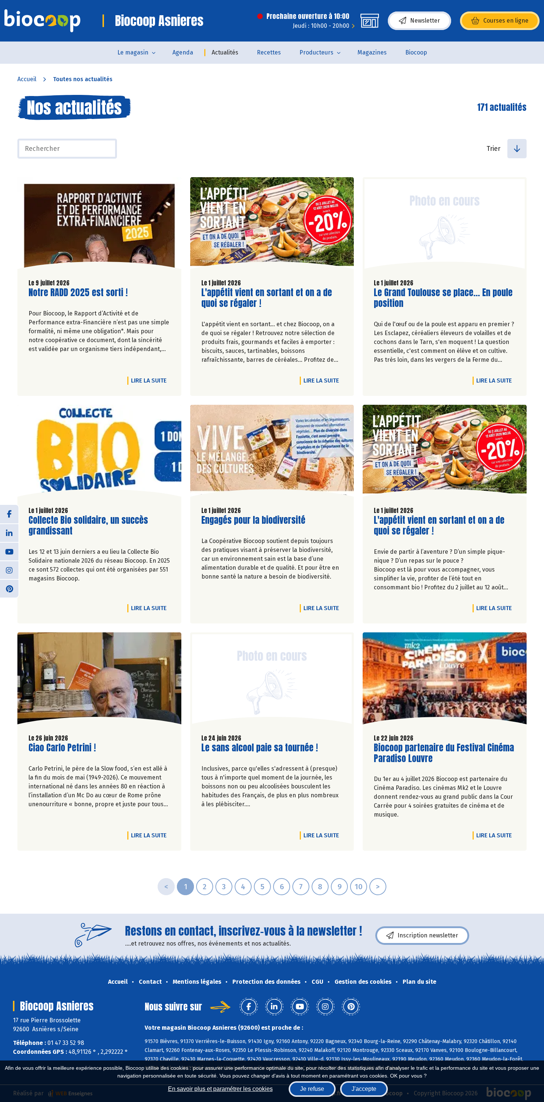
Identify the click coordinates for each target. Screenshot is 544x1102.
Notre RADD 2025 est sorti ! (78, 292)
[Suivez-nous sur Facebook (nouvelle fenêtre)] (9, 514)
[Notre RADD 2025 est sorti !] (99, 225)
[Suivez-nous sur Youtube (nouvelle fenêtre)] (9, 551)
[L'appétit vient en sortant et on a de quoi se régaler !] (272, 225)
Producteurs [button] (316, 52)
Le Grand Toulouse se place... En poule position (443, 298)
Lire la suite (150, 380)
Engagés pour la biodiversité (253, 520)
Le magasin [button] (132, 52)
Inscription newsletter (427, 935)
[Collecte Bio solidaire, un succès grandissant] (99, 452)
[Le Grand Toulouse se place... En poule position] (445, 225)
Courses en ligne (505, 20)
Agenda (182, 52)
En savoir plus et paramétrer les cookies (220, 1089)
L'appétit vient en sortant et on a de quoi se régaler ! (266, 298)
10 (359, 886)
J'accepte (364, 1089)
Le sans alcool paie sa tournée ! (259, 747)
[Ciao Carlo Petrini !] (99, 680)
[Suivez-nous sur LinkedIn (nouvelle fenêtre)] (9, 532)
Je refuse (312, 1089)
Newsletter (425, 20)
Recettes (269, 52)
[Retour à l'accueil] (42, 20)
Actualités (225, 52)
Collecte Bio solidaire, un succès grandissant (88, 525)
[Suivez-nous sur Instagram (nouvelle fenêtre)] (9, 569)
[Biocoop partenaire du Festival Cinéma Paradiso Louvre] (445, 680)
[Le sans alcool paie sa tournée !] (272, 680)
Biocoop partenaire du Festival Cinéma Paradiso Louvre (444, 753)
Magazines (372, 52)
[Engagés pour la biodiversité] (272, 452)
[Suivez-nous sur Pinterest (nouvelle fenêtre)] (9, 588)
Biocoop (416, 52)
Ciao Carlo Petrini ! (62, 747)
